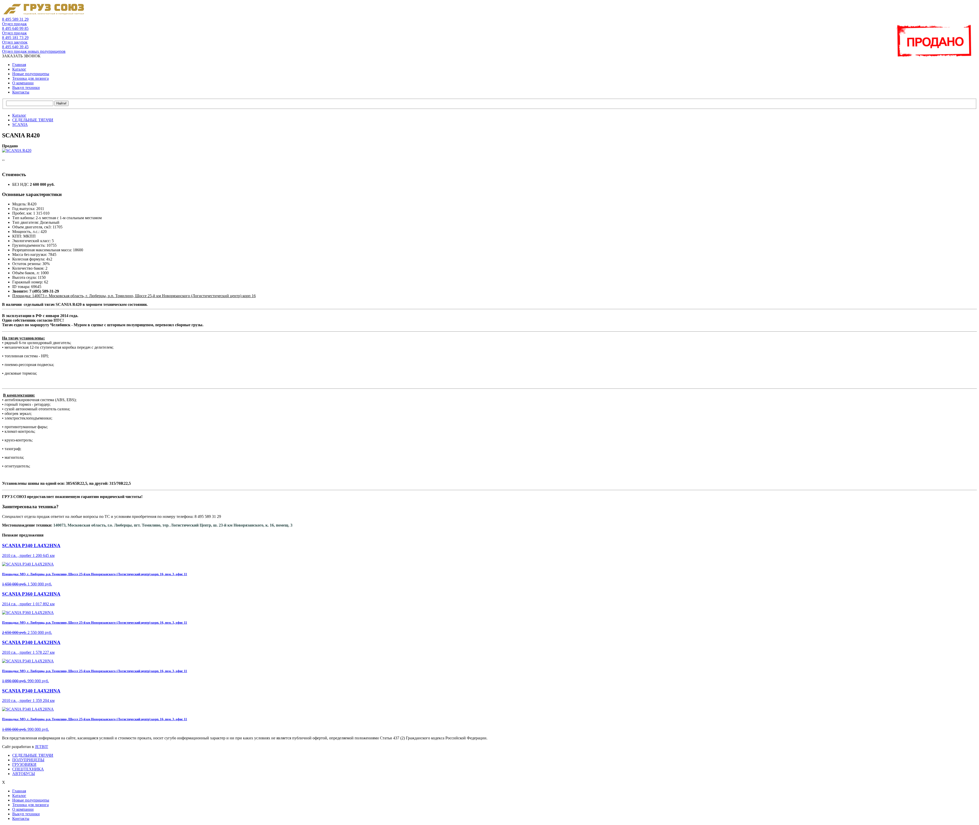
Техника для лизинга (30, 78)
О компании (23, 83)
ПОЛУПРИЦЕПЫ (28, 760)
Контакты (20, 92)
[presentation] (2, 160)
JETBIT (41, 746)
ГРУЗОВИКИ (24, 764)
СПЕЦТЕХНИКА (28, 769)
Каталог (19, 69)
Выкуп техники (26, 87)
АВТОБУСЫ (23, 773)
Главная (19, 64)
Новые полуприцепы (30, 74)
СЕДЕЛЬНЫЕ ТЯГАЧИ (32, 755)
